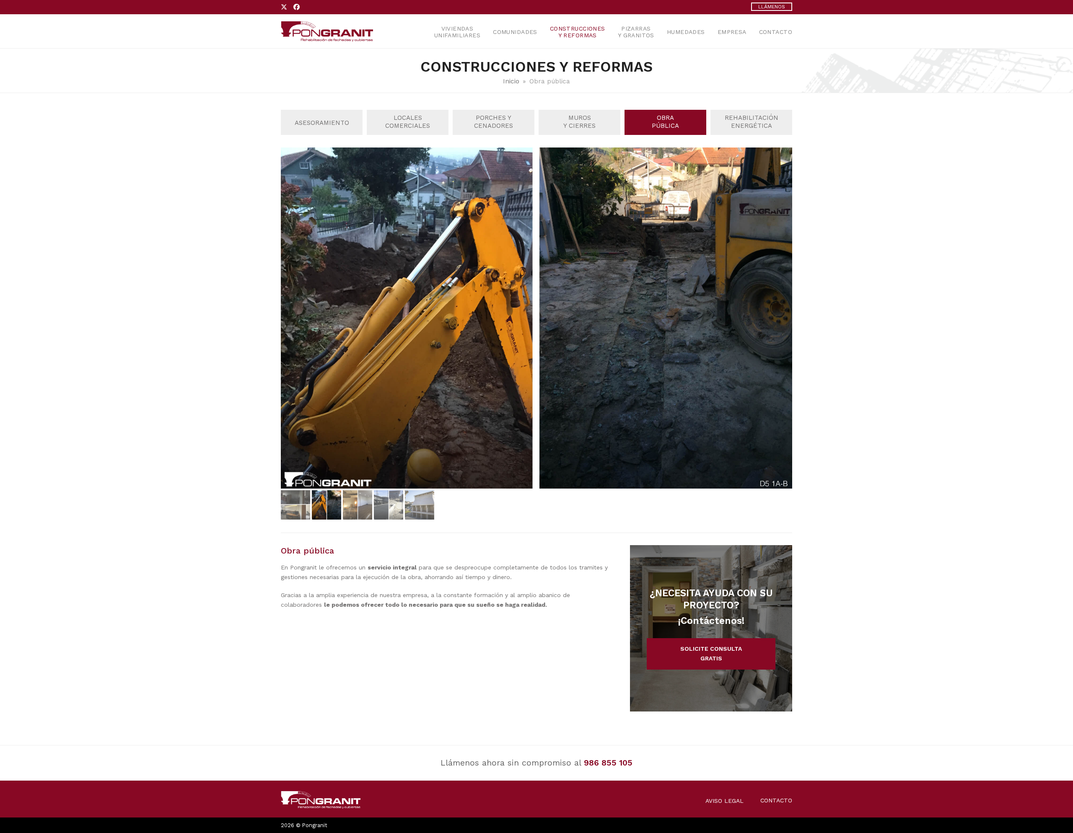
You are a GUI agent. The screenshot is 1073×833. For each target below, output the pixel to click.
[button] (288, 318)
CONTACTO (776, 800)
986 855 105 (608, 763)
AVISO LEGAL (724, 800)
